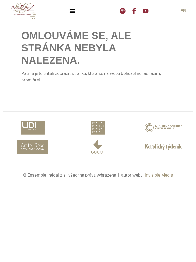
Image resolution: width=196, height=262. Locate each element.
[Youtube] (146, 11)
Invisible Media (159, 175)
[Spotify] (123, 11)
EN (183, 11)
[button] (72, 11)
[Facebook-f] (134, 11)
